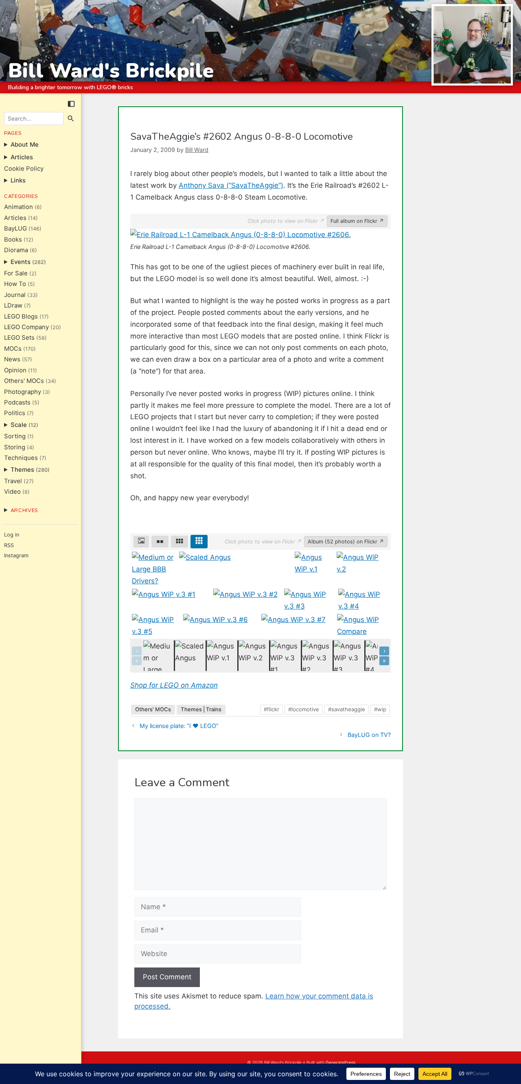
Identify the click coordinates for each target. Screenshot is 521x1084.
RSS (9, 545)
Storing (14, 447)
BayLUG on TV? (369, 734)
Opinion (15, 370)
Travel (13, 481)
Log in (11, 535)
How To (15, 284)
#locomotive (303, 709)
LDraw (13, 305)
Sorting (15, 436)
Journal (15, 295)
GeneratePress (340, 1062)
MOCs (13, 348)
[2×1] (160, 542)
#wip (380, 709)
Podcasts (17, 402)
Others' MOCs (24, 381)
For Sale (16, 273)
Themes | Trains (201, 709)
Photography (22, 392)
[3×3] (199, 542)
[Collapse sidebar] (71, 104)
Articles (15, 218)
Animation (18, 207)
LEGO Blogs (21, 316)
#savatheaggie (346, 709)
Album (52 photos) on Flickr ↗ (346, 542)
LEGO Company (26, 327)
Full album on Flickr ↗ (357, 221)
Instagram (16, 555)
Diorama (16, 250)
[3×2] (179, 542)
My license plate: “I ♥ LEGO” (179, 725)
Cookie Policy (24, 168)
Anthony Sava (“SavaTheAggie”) (231, 185)
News (12, 359)
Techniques (21, 458)
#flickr (271, 709)
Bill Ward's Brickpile (111, 71)
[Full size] (141, 542)
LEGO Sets (19, 337)
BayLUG (15, 228)
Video (12, 491)
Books (13, 239)
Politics (14, 413)
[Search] (71, 118)
